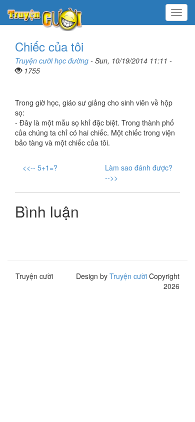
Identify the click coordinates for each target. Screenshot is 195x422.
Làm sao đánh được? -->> (138, 172)
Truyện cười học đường (51, 61)
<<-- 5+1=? (40, 167)
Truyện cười (128, 276)
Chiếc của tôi (49, 46)
